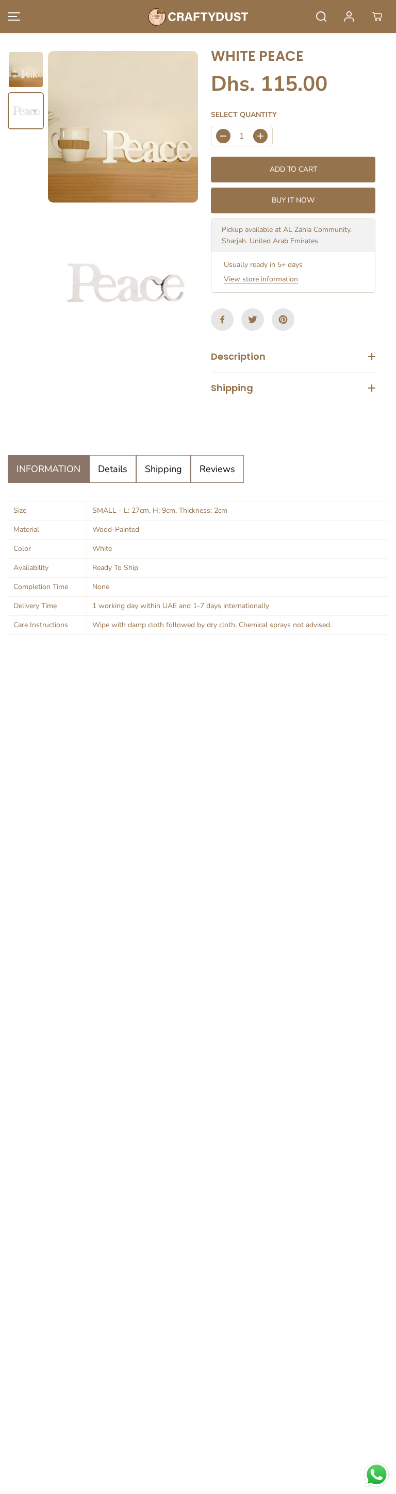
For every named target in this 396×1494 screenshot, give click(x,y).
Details (112, 469)
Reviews (217, 469)
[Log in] (349, 16)
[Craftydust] (198, 16)
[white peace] (123, 127)
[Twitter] (252, 319)
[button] (12, 16)
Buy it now (293, 200)
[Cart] (377, 16)
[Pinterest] (283, 319)
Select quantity (244, 115)
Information (48, 469)
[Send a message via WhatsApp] (376, 1475)
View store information (261, 279)
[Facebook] (222, 319)
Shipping (163, 469)
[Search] (321, 16)
